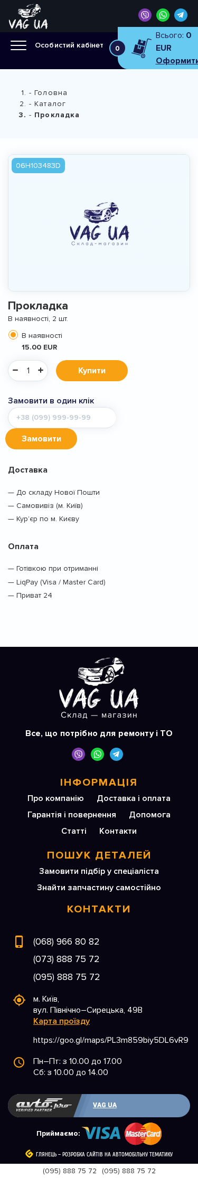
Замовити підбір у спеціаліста (99, 871)
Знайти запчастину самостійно (99, 887)
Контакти (118, 831)
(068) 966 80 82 (66, 941)
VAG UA (105, 1105)
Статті (74, 831)
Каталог (50, 103)
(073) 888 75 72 (66, 959)
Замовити (41, 438)
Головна (51, 92)
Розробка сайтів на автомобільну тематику (117, 1155)
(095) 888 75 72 (66, 977)
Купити (92, 370)
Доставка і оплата (134, 798)
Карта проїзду (61, 1021)
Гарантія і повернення (71, 814)
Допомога (150, 814)
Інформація (99, 782)
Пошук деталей (99, 855)
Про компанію (55, 798)
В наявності (42, 341)
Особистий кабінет (69, 45)
